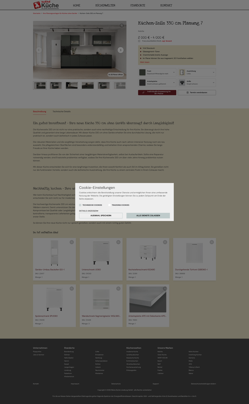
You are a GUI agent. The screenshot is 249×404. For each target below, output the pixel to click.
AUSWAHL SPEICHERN (101, 215)
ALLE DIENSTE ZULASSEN (148, 215)
